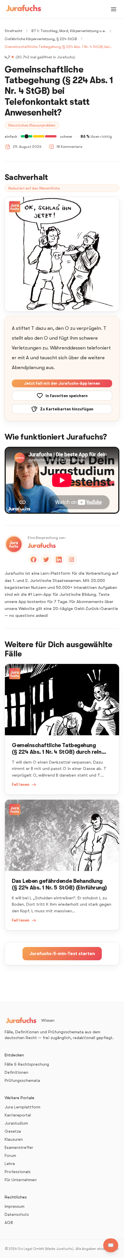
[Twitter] (46, 559)
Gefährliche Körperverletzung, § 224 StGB (41, 39)
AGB (9, 1222)
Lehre (10, 1163)
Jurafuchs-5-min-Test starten (62, 953)
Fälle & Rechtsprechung (27, 1064)
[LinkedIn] (59, 559)
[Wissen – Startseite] (24, 9)
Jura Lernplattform (22, 1107)
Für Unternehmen (21, 1179)
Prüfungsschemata (22, 1080)
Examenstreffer (19, 1147)
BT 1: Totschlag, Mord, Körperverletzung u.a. (68, 31)
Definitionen (16, 1072)
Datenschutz (17, 1214)
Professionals (18, 1171)
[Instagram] (71, 559)
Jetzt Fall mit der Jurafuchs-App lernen (62, 383)
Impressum (15, 1206)
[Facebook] (33, 559)
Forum (10, 1155)
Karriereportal (18, 1115)
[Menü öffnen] (113, 9)
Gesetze (13, 1131)
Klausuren (14, 1139)
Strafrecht (13, 31)
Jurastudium (16, 1123)
